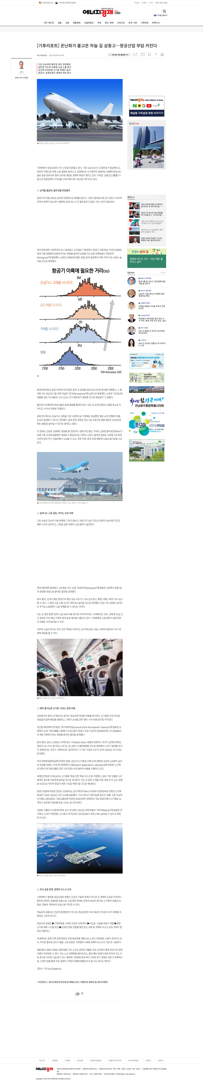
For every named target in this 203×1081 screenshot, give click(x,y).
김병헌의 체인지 (145, 303)
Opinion (130, 272)
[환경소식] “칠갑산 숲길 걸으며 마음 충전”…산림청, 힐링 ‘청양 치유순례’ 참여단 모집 (148, 129)
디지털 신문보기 (162, 15)
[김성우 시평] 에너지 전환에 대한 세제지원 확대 (151, 295)
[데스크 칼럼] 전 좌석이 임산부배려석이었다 (151, 332)
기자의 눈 (143, 340)
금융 (60, 22)
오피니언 (121, 22)
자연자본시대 (47, 2)
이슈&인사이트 (145, 315)
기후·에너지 (49, 22)
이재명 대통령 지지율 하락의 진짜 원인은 (152, 307)
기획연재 (144, 22)
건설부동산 (89, 22)
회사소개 (42, 1060)
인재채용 (55, 1060)
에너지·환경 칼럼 (146, 278)
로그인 (151, 3)
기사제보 (143, 3)
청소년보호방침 (133, 1060)
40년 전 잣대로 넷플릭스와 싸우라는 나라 (152, 344)
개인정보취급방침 (95, 1060)
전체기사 (156, 22)
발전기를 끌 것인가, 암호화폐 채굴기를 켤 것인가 (152, 282)
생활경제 (76, 22)
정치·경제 (109, 22)
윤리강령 (80, 1060)
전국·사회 (132, 22)
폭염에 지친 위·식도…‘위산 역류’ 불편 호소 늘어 (146, 260)
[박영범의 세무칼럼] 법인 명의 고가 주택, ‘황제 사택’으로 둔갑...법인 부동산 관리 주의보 (152, 320)
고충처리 (148, 1060)
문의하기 (161, 1060)
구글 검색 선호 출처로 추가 (120, 55)
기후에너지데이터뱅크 (67, 2)
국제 (99, 22)
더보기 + (163, 272)
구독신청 (136, 3)
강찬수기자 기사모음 (21, 77)
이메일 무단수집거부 (114, 1060)
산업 (67, 22)
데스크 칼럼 (144, 328)
